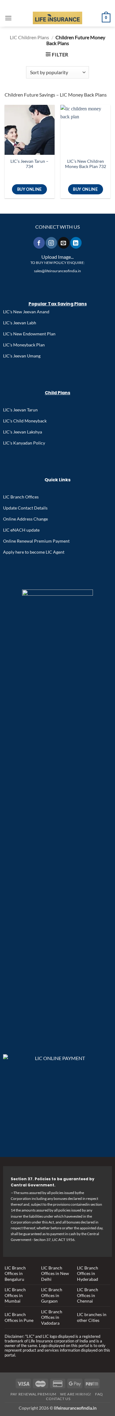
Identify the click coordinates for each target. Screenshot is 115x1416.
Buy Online (29, 189)
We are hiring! (75, 1394)
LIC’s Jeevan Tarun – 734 (29, 164)
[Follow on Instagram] (51, 242)
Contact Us (58, 1398)
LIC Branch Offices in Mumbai (15, 1295)
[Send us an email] (63, 242)
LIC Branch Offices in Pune (19, 1317)
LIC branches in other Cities (91, 1317)
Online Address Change (25, 518)
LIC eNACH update (21, 529)
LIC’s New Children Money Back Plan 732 (85, 164)
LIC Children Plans (29, 37)
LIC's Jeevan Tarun (20, 409)
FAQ (99, 1394)
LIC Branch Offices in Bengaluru (15, 1273)
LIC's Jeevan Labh (19, 322)
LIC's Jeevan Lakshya (22, 431)
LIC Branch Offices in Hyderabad (87, 1273)
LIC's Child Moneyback (25, 420)
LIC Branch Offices (21, 496)
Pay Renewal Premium (33, 1394)
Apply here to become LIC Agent (33, 552)
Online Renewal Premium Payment (36, 541)
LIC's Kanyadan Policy (24, 442)
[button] (8, 17)
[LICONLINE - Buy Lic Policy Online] (57, 17)
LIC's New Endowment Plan (29, 333)
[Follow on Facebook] (38, 242)
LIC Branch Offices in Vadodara (51, 1317)
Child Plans (57, 393)
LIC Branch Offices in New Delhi (55, 1273)
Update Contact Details (25, 507)
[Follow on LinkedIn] (75, 242)
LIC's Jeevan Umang (21, 355)
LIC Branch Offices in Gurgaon (51, 1295)
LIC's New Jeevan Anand (26, 311)
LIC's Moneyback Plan (24, 344)
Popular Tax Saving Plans (58, 304)
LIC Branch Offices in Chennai (87, 1295)
